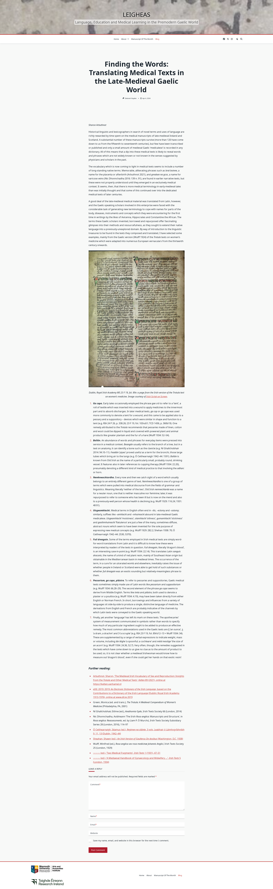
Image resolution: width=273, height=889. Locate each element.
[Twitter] (228, 39)
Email (93, 824)
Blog (157, 39)
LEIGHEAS (136, 14)
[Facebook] (224, 39)
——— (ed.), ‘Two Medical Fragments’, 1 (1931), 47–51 (126, 752)
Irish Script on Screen (156, 396)
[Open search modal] (241, 39)
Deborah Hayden (130, 98)
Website (94, 833)
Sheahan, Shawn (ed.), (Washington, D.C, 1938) (138, 738)
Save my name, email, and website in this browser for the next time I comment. (131, 840)
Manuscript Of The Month (142, 39)
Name (93, 816)
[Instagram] (232, 39)
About (123, 39)
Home (116, 39)
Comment (95, 784)
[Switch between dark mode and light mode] (237, 39)
